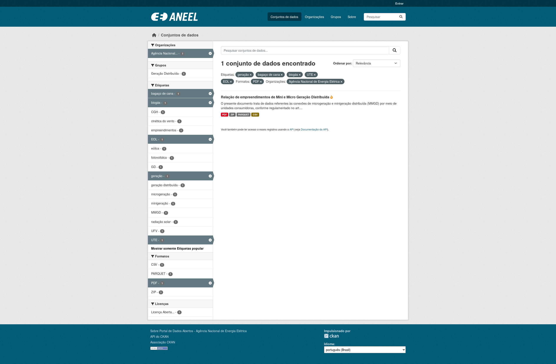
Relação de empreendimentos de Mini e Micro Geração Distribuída (275, 96)
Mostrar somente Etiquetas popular (177, 248)
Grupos (336, 17)
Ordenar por (342, 63)
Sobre (352, 17)
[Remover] (251, 74)
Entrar (399, 3)
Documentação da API (314, 129)
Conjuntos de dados (284, 17)
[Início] (154, 35)
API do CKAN (159, 336)
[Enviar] (401, 17)
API (292, 129)
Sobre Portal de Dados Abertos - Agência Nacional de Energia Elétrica (198, 331)
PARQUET (243, 114)
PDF (224, 114)
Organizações (314, 17)
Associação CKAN (162, 342)
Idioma (329, 344)
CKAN (331, 336)
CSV (255, 114)
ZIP (232, 114)
